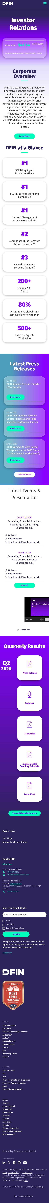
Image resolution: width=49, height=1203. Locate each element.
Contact (6, 1103)
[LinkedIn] (4, 1163)
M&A (4, 1077)
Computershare (15, 883)
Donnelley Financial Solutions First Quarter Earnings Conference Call (25, 559)
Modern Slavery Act (11, 1128)
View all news (24, 474)
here (26, 1180)
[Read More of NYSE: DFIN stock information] (24, 48)
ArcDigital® (7, 1035)
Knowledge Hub (9, 1106)
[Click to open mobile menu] (44, 3)
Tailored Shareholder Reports (15, 1032)
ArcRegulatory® (9, 1041)
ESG (4, 1051)
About (5, 1100)
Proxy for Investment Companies (16, 1080)
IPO (4, 1074)
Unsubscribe (7, 953)
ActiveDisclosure (9, 1025)
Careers (6, 1119)
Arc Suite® (7, 1029)
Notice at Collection (23, 947)
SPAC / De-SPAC (9, 1071)
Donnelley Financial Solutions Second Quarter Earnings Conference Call (25, 524)
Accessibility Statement (12, 1131)
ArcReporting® (9, 1044)
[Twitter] (9, 1163)
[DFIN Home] (13, 970)
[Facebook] (14, 1163)
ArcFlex (5, 1047)
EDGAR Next (7, 1109)
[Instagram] (19, 1163)
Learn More (24, 136)
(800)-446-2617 (13, 891)
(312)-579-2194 (13, 872)
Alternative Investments (12, 1089)
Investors (6, 1116)
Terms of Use (27, 1172)
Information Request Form (15, 842)
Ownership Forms (10, 1054)
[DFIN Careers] (13, 981)
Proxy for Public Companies (14, 1083)
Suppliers (6, 1125)
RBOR (5, 1086)
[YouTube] (25, 1163)
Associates (7, 1122)
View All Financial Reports (24, 813)
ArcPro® (6, 1038)
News (8, 921)
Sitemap (40, 1187)
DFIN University (9, 1134)
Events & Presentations (15, 928)
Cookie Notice (13, 1172)
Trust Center (8, 1112)
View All (24, 585)
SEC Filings (7, 838)
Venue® (6, 1057)
